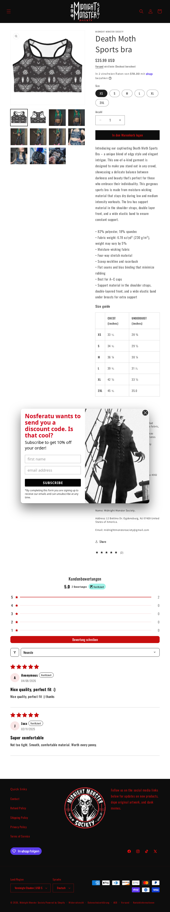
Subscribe (53, 483)
